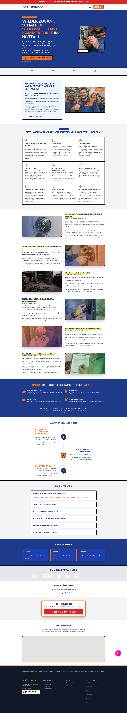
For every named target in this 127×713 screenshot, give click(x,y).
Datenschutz (102, 710)
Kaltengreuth (88, 695)
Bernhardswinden (89, 686)
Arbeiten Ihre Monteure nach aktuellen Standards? (49, 518)
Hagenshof (88, 704)
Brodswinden (88, 682)
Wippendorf (88, 689)
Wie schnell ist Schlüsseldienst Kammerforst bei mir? (50, 493)
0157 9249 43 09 (81, 2)
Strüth (87, 690)
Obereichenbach (89, 697)
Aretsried (87, 699)
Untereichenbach (89, 687)
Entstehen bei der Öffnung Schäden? (44, 504)
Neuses (87, 685)
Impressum (96, 710)
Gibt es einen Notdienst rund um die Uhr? (45, 511)
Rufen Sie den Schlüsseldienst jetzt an (30, 692)
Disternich (87, 703)
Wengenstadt (88, 693)
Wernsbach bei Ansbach (90, 691)
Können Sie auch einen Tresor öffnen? (44, 525)
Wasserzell (88, 683)
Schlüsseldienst (33, 7)
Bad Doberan (88, 698)
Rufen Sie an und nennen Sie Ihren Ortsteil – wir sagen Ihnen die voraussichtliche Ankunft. (69, 497)
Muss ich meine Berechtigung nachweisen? (46, 532)
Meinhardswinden (89, 694)
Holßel (87, 702)
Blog (89, 7)
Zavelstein (87, 701)
